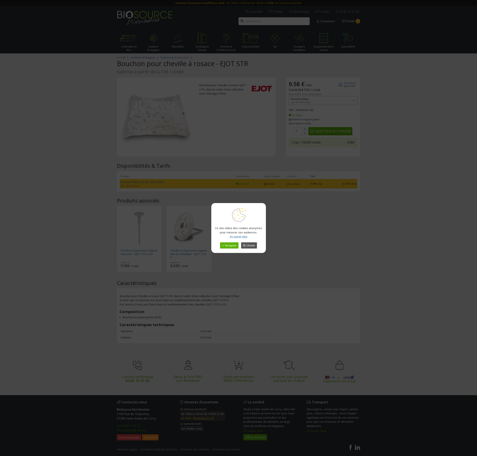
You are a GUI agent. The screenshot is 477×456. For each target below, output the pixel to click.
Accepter (230, 245)
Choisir (250, 245)
